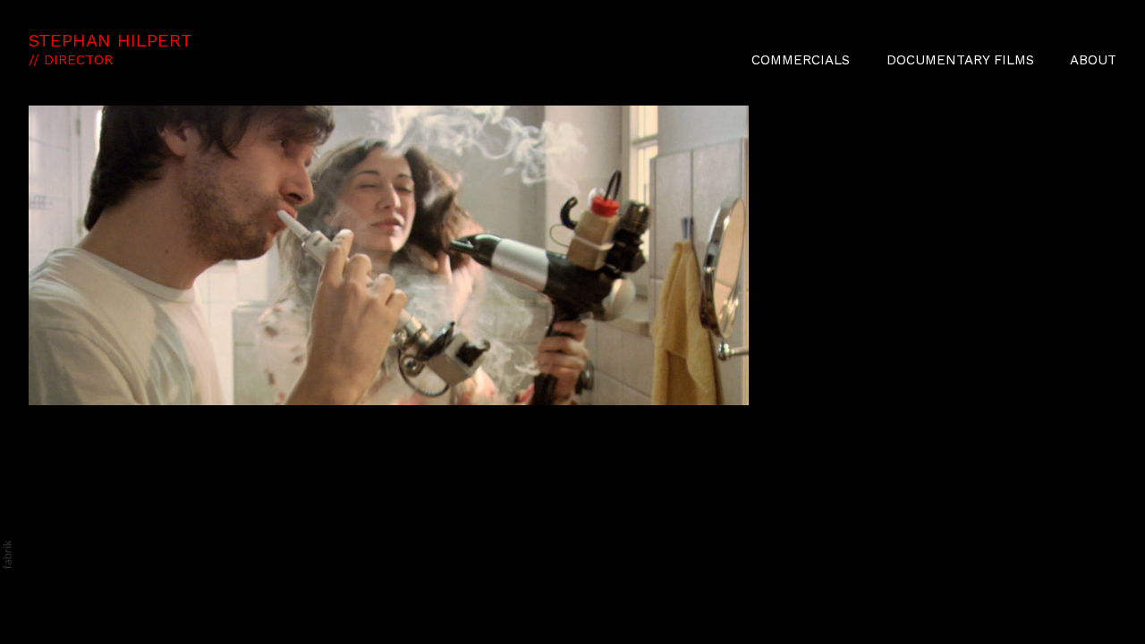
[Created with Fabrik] (7, 554)
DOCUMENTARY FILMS (960, 60)
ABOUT (1093, 60)
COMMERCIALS (800, 60)
